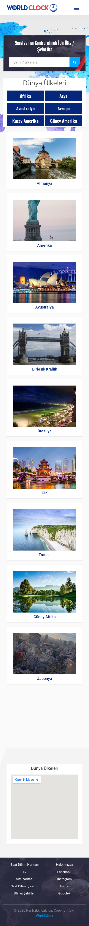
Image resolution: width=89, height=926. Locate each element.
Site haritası (24, 879)
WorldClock (44, 916)
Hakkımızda (64, 865)
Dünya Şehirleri (24, 893)
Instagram (64, 879)
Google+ (64, 893)
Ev (24, 872)
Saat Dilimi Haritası (25, 865)
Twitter (64, 886)
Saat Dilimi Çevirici (24, 886)
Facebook (64, 872)
